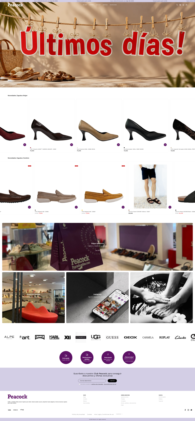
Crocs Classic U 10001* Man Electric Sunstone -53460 (28, 211)
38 (9, 100)
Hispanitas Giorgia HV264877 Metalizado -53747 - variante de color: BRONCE (128, 147)
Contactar (123, 401)
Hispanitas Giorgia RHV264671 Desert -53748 (93, 149)
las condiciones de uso (110, 384)
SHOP (84, 395)
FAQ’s (122, 405)
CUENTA (160, 395)
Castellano (118, 414)
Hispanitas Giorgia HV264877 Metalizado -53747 (140, 149)
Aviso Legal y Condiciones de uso (104, 414)
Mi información (162, 397)
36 (3, 100)
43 (39, 163)
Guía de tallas (86, 403)
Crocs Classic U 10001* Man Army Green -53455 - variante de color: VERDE (108, 210)
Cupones (161, 401)
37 (6, 100)
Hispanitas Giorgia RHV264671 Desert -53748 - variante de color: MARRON (81, 147)
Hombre (85, 399)
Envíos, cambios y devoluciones (128, 403)
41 (33, 163)
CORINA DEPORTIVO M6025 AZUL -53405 (45, 149)
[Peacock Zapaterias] (15, 4)
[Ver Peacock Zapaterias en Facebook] (185, 410)
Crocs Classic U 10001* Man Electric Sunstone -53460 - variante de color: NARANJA (14, 210)
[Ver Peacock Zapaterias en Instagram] (188, 410)
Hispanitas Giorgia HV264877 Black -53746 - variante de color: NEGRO (175, 147)
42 (36, 163)
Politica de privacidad (78, 414)
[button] (98, 5)
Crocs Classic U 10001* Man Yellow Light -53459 (73, 211)
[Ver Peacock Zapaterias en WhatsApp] (191, 410)
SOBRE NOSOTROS (125, 395)
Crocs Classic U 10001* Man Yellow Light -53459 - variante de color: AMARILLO (61, 210)
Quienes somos (124, 397)
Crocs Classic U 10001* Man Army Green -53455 (120, 211)
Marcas (85, 401)
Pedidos (160, 399)
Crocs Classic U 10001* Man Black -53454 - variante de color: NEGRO (155, 210)
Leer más (97, 250)
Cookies (89, 414)
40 (16, 100)
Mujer (84, 397)
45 (88, 163)
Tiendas (123, 399)
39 (12, 100)
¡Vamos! (112, 380)
